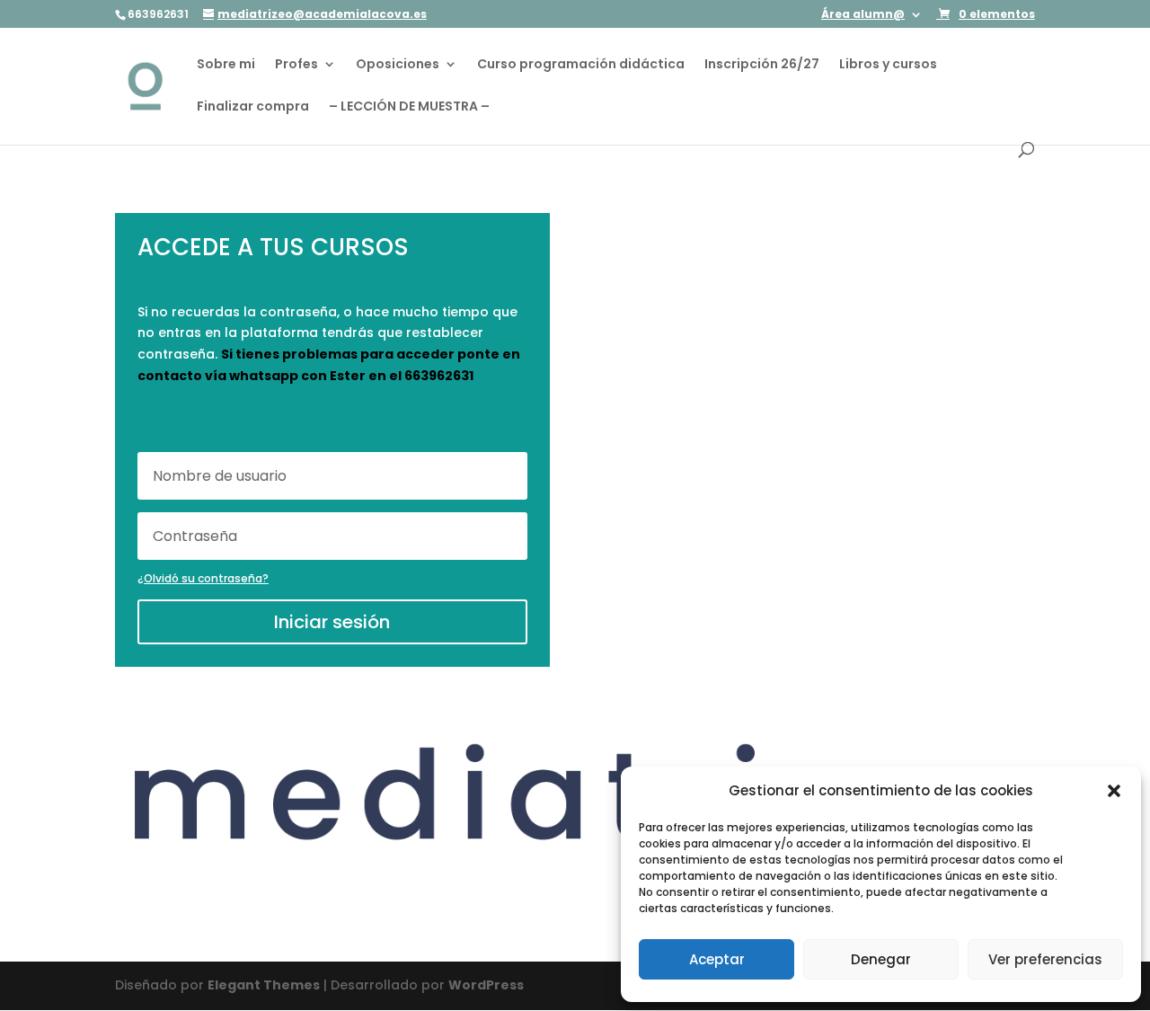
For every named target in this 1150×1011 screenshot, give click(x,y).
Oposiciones (397, 65)
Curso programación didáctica (581, 65)
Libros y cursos (888, 65)
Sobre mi (226, 65)
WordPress (486, 985)
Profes (296, 65)
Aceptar (717, 959)
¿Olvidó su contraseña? (203, 578)
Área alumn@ (863, 15)
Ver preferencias (1045, 959)
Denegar (881, 959)
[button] (1114, 791)
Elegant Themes (264, 985)
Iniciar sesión (332, 621)
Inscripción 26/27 (761, 65)
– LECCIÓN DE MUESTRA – (409, 107)
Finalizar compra (253, 107)
